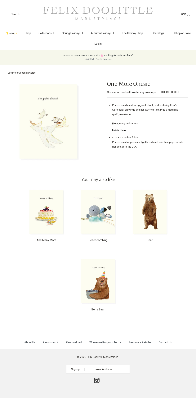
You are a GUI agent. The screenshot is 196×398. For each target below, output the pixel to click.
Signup (75, 369)
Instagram (96, 380)
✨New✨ (11, 33)
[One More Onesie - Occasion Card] (48, 83)
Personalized (74, 342)
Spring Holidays (72, 33)
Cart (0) (185, 14)
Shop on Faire (182, 33)
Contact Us (165, 342)
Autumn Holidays (102, 33)
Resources (50, 342)
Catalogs (160, 33)
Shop (28, 33)
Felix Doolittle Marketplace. (103, 357)
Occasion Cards (27, 72)
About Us (29, 342)
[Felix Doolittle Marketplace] (98, 6)
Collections (46, 33)
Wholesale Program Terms (105, 342)
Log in (98, 43)
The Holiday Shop (134, 33)
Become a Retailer (140, 342)
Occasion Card (116, 92)
